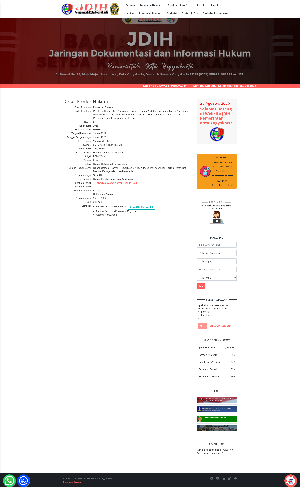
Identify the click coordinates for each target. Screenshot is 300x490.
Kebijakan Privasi (72, 481)
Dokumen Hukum (150, 5)
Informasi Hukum (149, 13)
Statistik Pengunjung (215, 13)
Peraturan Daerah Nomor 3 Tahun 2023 (116, 183)
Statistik (172, 13)
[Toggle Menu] (290, 480)
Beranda (131, 5)
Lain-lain (216, 5)
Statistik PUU (190, 13)
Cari (201, 285)
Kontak (130, 13)
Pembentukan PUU (179, 5)
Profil (201, 5)
